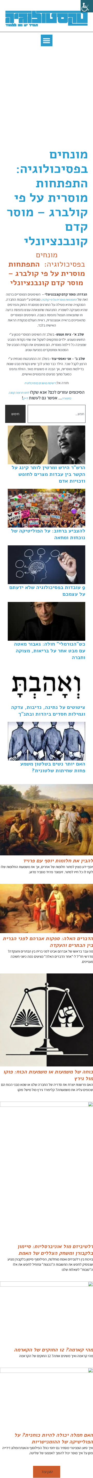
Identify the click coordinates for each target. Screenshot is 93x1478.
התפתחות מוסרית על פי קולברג (59, 299)
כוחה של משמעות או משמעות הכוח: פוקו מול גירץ (48, 1075)
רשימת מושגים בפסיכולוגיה (40, 383)
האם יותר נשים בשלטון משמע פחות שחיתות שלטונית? (52, 767)
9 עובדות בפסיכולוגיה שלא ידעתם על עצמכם (47, 591)
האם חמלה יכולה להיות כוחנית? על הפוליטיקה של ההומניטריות (53, 1438)
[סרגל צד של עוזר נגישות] (87, 6)
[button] (46, 40)
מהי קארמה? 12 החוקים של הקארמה (53, 1349)
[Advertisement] (46, 97)
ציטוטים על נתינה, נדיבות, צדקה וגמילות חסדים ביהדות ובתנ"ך (48, 710)
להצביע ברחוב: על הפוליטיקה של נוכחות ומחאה (48, 534)
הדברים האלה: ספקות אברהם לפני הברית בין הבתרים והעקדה (48, 942)
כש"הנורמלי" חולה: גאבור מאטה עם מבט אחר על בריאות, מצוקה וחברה (49, 650)
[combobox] (57, 414)
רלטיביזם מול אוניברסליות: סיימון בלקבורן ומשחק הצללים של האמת (55, 1250)
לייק (25, 398)
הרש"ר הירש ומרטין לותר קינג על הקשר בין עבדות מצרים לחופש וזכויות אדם (48, 474)
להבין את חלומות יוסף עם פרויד (58, 860)
